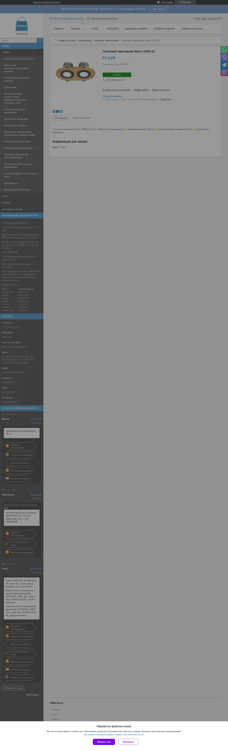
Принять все (104, 742)
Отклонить (128, 742)
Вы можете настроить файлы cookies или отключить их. (113, 734)
